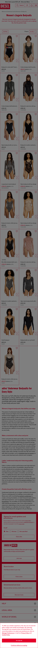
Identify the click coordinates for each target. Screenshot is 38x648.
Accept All (19, 640)
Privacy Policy (25, 633)
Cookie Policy (6, 635)
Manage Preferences (8, 633)
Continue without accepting (19, 645)
